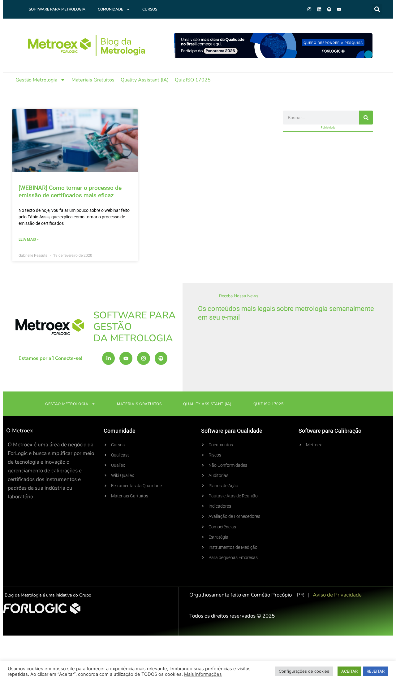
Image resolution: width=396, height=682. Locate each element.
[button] (377, 9)
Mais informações (203, 674)
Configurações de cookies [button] (304, 671)
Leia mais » (29, 239)
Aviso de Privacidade (337, 594)
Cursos (149, 9)
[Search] (366, 118)
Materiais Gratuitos (92, 80)
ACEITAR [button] (349, 671)
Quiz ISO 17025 (193, 80)
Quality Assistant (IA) (145, 80)
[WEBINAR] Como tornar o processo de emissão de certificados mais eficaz (70, 191)
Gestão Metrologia (36, 80)
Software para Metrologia (57, 9)
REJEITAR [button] (376, 671)
